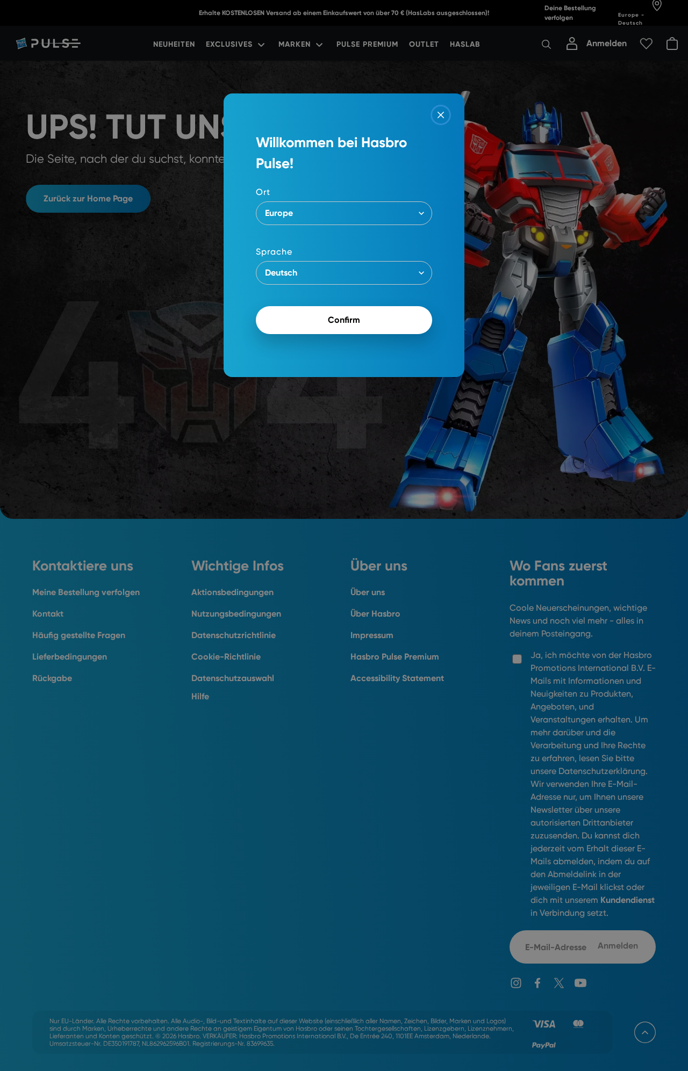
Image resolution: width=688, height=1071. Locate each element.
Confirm (344, 320)
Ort (263, 192)
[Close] (440, 115)
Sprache (274, 252)
